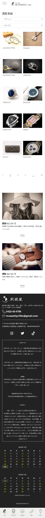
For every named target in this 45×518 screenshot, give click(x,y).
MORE (22, 235)
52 (42, 175)
